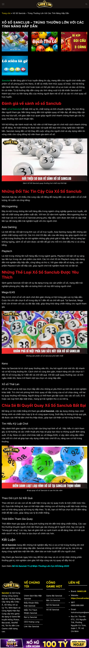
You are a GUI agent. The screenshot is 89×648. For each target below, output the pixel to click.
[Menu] (3, 4)
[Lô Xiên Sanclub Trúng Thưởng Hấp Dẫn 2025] (15, 66)
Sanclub (6, 80)
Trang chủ (6, 13)
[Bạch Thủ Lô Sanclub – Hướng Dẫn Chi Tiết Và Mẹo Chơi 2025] (44, 42)
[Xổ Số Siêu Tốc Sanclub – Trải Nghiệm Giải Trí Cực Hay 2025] (15, 42)
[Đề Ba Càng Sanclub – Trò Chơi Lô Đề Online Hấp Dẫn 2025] (74, 42)
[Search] (86, 4)
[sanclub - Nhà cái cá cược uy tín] (44, 4)
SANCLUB (81, 591)
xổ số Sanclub (14, 109)
